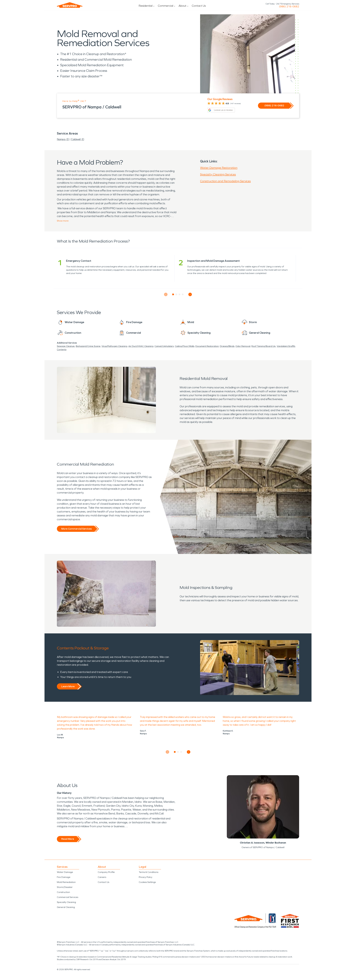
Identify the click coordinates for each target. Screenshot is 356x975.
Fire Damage (63, 877)
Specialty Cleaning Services (218, 174)
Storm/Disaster (65, 887)
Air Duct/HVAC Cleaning (140, 346)
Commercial (165, 5)
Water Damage (65, 872)
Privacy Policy (145, 877)
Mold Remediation (66, 882)
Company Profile (106, 872)
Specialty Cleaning (66, 902)
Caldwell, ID (77, 139)
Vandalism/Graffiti (286, 346)
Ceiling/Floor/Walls (184, 346)
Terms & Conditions (148, 872)
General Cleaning (66, 907)
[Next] (190, 294)
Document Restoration (207, 346)
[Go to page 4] (182, 294)
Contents (61, 349)
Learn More (68, 686)
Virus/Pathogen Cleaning (114, 346)
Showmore (63, 220)
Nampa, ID (63, 139)
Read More (67, 838)
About (182, 5)
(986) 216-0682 (289, 6)
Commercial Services (67, 897)
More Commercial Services (76, 528)
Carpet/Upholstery (164, 346)
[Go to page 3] (179, 294)
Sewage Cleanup (66, 346)
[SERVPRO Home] (69, 5)
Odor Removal (242, 346)
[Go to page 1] (173, 294)
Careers (102, 877)
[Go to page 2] (176, 294)
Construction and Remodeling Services (225, 181)
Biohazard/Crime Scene (88, 346)
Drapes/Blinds (227, 346)
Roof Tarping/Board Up (263, 346)
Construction (63, 892)
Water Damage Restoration (218, 167)
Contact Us (199, 5)
